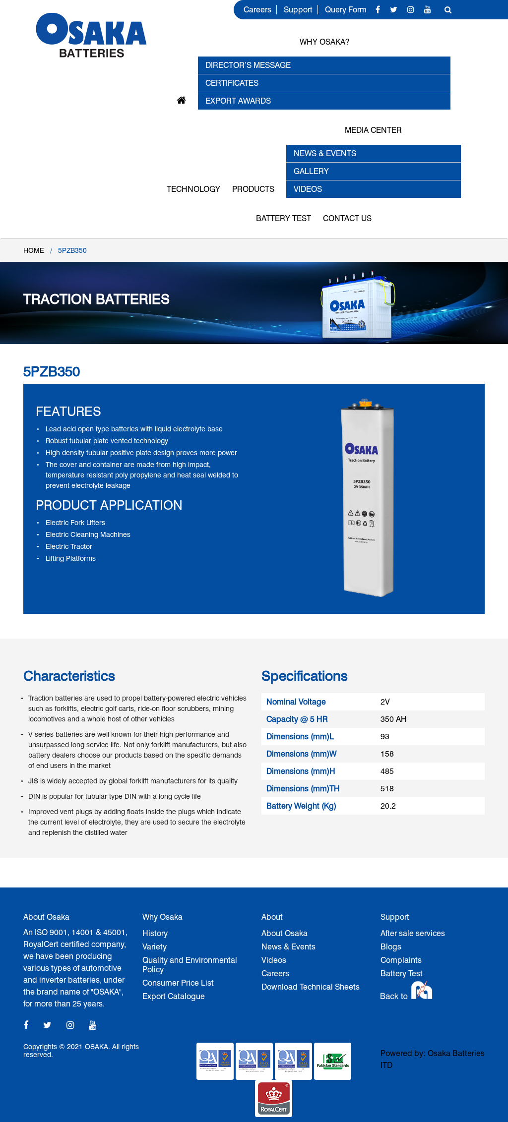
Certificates (231, 83)
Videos (273, 960)
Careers (257, 9)
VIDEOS (308, 189)
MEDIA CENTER (373, 130)
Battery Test (283, 218)
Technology (193, 189)
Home (33, 250)
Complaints (401, 960)
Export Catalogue (173, 996)
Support (298, 9)
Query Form (346, 9)
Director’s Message (248, 65)
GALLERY (311, 171)
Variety (154, 946)
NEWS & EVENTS (325, 153)
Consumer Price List (178, 983)
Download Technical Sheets (310, 987)
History (155, 933)
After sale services (413, 933)
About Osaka (284, 933)
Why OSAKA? (324, 42)
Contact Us (347, 218)
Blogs (391, 946)
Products (253, 189)
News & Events (288, 946)
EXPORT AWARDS (238, 101)
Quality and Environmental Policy (189, 964)
